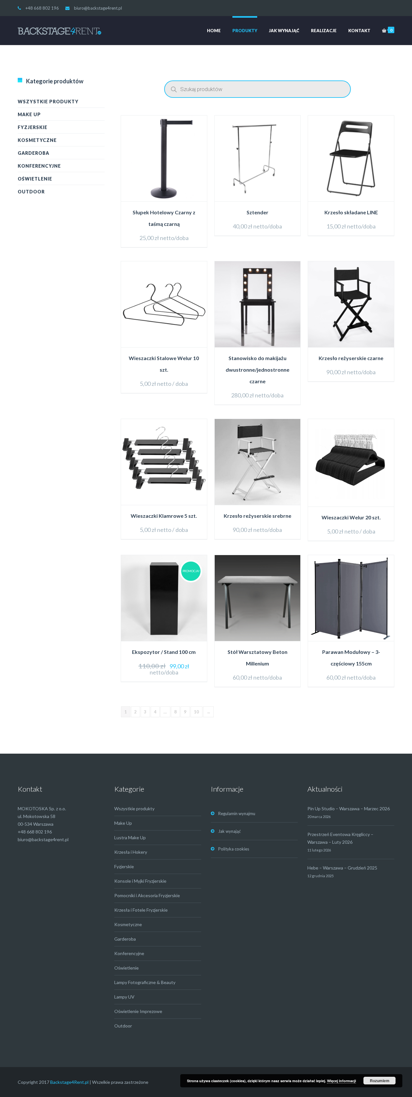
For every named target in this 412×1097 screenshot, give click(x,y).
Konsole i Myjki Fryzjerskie (140, 881)
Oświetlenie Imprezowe (138, 1011)
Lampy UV (124, 996)
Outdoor (31, 191)
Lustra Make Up (130, 837)
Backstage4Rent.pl (69, 1082)
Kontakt (359, 30)
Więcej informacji (341, 1080)
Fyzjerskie (32, 127)
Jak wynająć (284, 30)
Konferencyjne (39, 166)
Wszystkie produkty (48, 101)
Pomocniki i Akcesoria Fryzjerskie (147, 895)
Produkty (244, 30)
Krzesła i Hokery (130, 852)
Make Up (29, 114)
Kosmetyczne (37, 140)
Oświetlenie (35, 178)
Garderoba (33, 153)
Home (214, 30)
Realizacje (324, 30)
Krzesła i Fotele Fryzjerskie (141, 910)
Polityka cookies (233, 848)
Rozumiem (379, 1080)
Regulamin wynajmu (236, 813)
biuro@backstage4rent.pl (98, 8)
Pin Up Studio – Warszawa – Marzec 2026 (348, 808)
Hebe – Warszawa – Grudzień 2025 (342, 867)
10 (196, 711)
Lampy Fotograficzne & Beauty (144, 982)
